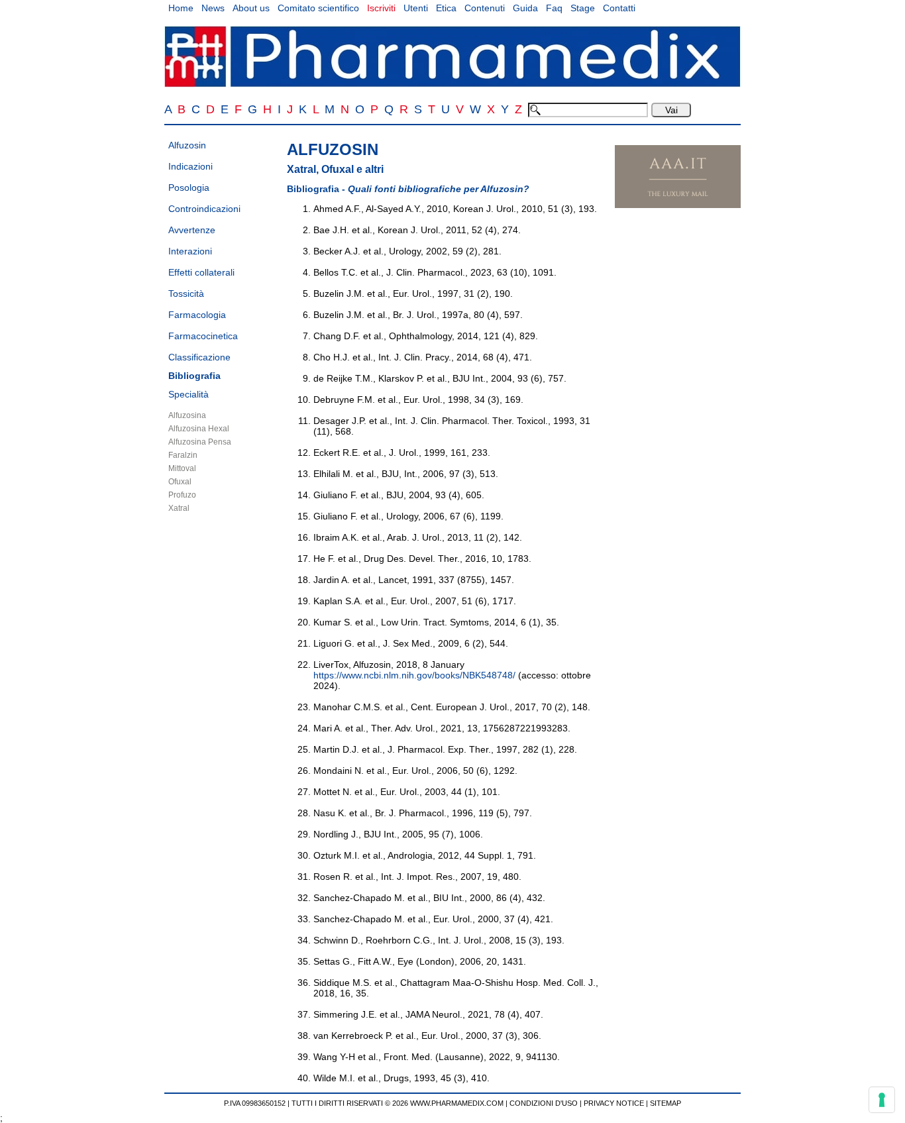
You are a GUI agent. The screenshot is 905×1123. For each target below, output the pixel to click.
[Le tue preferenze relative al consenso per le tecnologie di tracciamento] (881, 1099)
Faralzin (182, 455)
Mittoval (182, 468)
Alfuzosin (187, 145)
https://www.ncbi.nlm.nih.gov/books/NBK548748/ (414, 675)
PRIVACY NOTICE (614, 1103)
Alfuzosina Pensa (199, 442)
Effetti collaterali (201, 272)
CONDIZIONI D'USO (543, 1103)
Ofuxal (179, 481)
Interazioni (190, 251)
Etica (446, 8)
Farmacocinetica (203, 336)
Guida (525, 8)
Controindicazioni (204, 208)
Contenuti (484, 8)
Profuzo (182, 495)
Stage (582, 8)
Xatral (178, 508)
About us (251, 8)
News (213, 8)
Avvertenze (191, 230)
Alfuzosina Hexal (198, 428)
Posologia (188, 187)
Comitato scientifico (318, 8)
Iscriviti (381, 8)
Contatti (619, 8)
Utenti (415, 8)
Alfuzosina (187, 415)
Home (180, 8)
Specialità (188, 394)
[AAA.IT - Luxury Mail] (678, 204)
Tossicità (186, 293)
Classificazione (199, 357)
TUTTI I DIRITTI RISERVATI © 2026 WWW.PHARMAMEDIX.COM (398, 1103)
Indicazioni (190, 166)
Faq (554, 8)
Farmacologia (197, 314)
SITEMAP (665, 1103)
